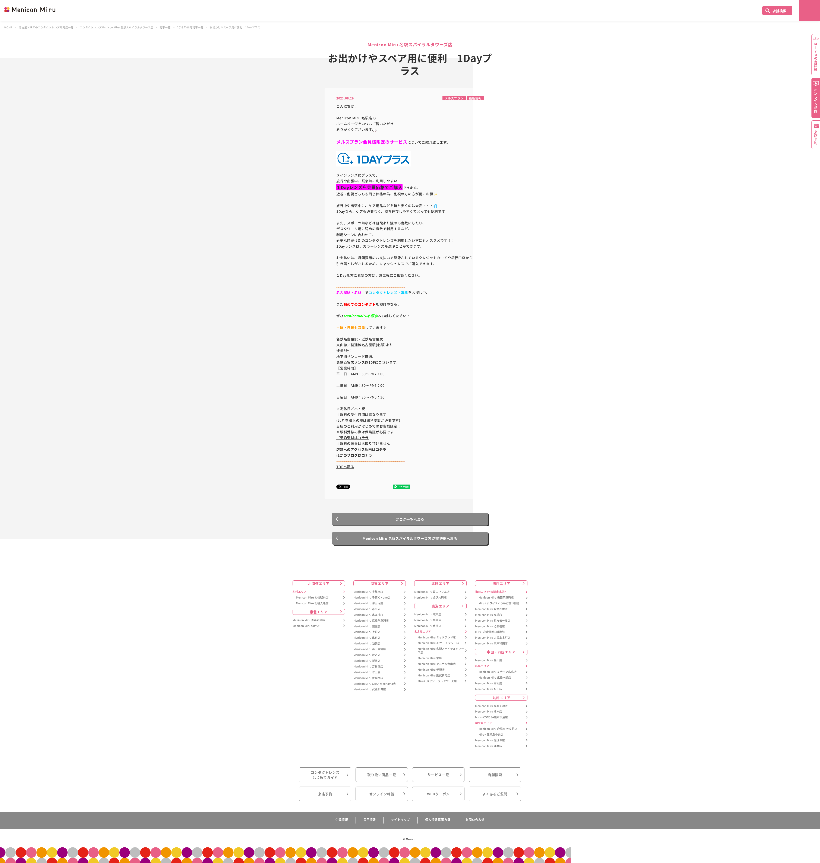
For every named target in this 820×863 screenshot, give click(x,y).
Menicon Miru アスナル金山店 (437, 664)
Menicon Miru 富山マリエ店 (432, 592)
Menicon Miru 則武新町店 (434, 675)
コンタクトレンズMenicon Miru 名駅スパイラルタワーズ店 (116, 27)
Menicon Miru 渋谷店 (366, 655)
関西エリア (501, 583)
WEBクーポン (438, 793)
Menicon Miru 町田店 (366, 672)
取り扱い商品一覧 (381, 774)
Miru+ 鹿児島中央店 (491, 734)
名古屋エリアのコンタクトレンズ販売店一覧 (46, 27)
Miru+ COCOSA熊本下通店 (491, 717)
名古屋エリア (422, 632)
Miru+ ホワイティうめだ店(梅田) (499, 603)
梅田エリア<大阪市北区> (490, 592)
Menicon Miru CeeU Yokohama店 (374, 684)
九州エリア (501, 697)
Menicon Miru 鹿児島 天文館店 (498, 729)
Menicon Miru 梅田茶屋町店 (496, 597)
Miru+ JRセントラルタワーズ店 (437, 681)
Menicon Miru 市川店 (366, 609)
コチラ (363, 437)
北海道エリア (318, 583)
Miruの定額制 (815, 56)
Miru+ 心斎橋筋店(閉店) (490, 632)
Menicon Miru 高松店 (488, 683)
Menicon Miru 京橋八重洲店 (371, 620)
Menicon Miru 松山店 (488, 689)
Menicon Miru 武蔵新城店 (369, 689)
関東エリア (380, 583)
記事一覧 (165, 27)
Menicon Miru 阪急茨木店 (491, 609)
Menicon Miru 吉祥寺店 (368, 666)
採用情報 (369, 819)
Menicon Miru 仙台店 (306, 626)
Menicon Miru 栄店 (430, 658)
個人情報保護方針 (437, 819)
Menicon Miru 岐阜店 (427, 614)
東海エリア (441, 606)
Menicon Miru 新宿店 (366, 661)
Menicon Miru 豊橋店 (427, 626)
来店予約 (325, 793)
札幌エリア (299, 592)
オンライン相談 (381, 793)
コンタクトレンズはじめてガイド (325, 775)
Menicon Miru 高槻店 (488, 615)
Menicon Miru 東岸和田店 (491, 643)
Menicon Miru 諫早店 (488, 746)
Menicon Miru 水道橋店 (368, 615)
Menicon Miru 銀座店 (366, 626)
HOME (8, 27)
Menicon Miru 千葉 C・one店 (371, 597)
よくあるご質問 (495, 793)
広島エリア (482, 666)
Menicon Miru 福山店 (488, 660)
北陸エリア (441, 583)
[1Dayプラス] (373, 158)
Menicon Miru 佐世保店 (490, 740)
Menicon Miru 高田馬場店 (369, 649)
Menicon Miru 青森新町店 (309, 620)
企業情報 (341, 819)
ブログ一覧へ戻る (410, 519)
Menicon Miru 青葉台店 (368, 678)
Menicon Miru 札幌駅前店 (312, 597)
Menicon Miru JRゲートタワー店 (438, 643)
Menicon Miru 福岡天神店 (491, 706)
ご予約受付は (347, 437)
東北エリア (319, 611)
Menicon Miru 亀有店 (366, 638)
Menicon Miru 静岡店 (427, 620)
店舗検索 (779, 10)
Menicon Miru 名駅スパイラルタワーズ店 (441, 650)
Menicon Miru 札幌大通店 (312, 603)
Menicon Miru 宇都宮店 (368, 592)
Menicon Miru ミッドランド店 (437, 637)
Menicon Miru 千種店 (431, 670)
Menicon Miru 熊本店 (488, 711)
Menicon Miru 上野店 (366, 632)
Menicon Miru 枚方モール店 (492, 620)
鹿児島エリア (483, 723)
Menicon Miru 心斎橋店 (490, 626)
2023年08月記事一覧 (190, 27)
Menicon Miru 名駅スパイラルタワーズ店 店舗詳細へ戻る (410, 538)
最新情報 (475, 98)
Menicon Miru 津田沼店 (368, 603)
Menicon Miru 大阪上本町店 (492, 638)
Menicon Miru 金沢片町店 (430, 597)
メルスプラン (454, 98)
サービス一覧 (438, 774)
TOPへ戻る (345, 466)
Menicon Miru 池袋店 (366, 643)
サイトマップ (400, 819)
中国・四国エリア (501, 651)
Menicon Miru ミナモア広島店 (498, 672)
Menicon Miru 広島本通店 (495, 677)
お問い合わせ (475, 819)
